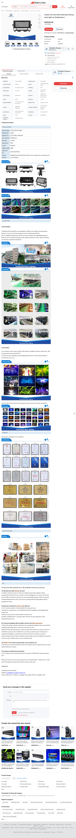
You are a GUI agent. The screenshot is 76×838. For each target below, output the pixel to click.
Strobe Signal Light (18, 813)
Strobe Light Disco (30, 813)
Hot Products (6, 824)
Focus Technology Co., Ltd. (28, 832)
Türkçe (30, 829)
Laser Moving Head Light (66, 802)
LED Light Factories (20, 809)
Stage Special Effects (6, 786)
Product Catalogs (22, 778)
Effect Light (5, 802)
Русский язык (33, 827)
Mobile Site (35, 825)
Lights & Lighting (9, 10)
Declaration (53, 832)
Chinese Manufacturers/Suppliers (25, 824)
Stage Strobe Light (61, 809)
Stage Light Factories (32, 809)
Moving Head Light (25, 10)
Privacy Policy (60, 832)
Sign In (46, 64)
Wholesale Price (44, 824)
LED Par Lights (41, 784)
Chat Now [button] (60, 29)
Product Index (68, 824)
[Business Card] (72, 77)
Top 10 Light (51, 813)
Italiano (39, 827)
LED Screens (41, 781)
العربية (54, 827)
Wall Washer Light (15, 802)
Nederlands (49, 827)
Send (14, 712)
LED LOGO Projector (61, 786)
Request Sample (70, 32)
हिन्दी (66, 827)
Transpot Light (23, 781)
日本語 (62, 827)
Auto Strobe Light (41, 813)
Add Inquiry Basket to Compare (22, 49)
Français (27, 827)
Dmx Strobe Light (7, 813)
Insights (41, 825)
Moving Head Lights (60, 784)
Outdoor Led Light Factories (47, 809)
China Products (13, 824)
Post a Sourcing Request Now (19, 715)
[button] (46, 73)
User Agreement (46, 832)
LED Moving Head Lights (25, 784)
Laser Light (4, 781)
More (2, 819)
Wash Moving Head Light (51, 802)
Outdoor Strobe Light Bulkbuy (9, 816)
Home (2, 10)
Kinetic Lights (59, 781)
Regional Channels (60, 824)
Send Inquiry (48, 29)
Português (22, 827)
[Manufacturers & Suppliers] (38, 2)
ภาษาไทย (71, 827)
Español (16, 827)
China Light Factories (7, 809)
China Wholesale (36, 824)
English (11, 827)
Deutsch (43, 827)
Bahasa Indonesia (43, 829)
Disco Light (4, 784)
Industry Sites (52, 824)
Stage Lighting (17, 10)
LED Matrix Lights (24, 786)
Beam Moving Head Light (36, 10)
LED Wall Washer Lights (43, 786)
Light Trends (60, 813)
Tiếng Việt (36, 829)
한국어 (58, 827)
